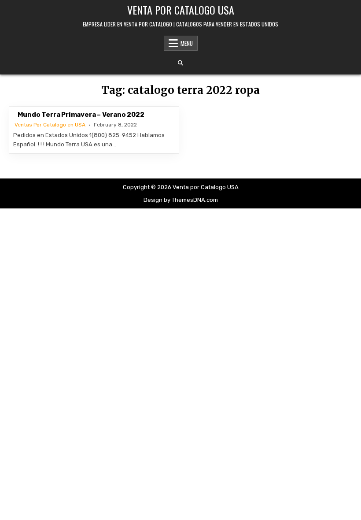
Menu (186, 43)
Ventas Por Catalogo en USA (50, 124)
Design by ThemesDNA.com (181, 200)
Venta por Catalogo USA (180, 10)
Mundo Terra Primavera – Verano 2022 (81, 115)
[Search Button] (180, 63)
